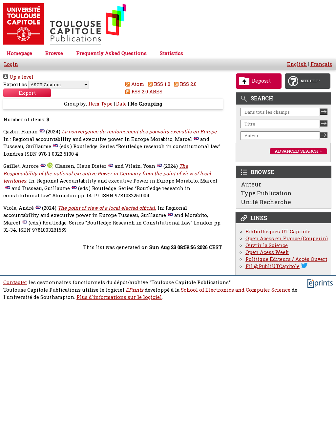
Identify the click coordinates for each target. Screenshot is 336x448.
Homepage (19, 53)
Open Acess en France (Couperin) (286, 238)
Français (321, 64)
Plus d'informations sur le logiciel (119, 297)
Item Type (100, 103)
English (297, 64)
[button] (27, 92)
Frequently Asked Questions (111, 53)
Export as (15, 84)
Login (11, 64)
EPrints (134, 289)
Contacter (15, 282)
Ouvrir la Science (266, 245)
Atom (137, 84)
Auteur (251, 184)
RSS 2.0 (187, 84)
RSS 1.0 (161, 84)
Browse (54, 53)
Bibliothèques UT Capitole (277, 231)
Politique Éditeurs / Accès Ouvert (286, 259)
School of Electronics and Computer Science (235, 289)
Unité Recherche (266, 202)
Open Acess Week (267, 252)
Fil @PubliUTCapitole (272, 266)
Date (121, 103)
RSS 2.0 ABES (146, 91)
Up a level (20, 76)
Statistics (171, 53)
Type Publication (266, 193)
